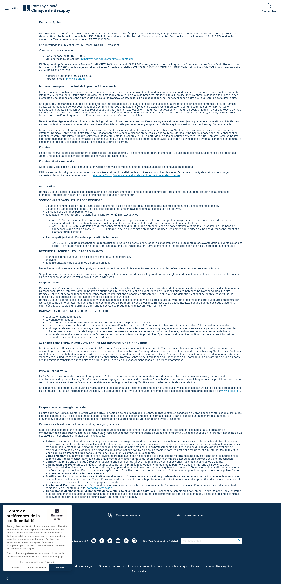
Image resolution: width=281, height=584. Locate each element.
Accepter (60, 567)
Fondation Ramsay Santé (218, 566)
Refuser (15, 567)
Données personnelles (141, 566)
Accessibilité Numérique (173, 566)
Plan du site (139, 571)
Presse (195, 566)
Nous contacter (194, 515)
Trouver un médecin (128, 515)
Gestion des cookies (111, 566)
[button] (7, 578)
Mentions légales (85, 566)
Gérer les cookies (37, 567)
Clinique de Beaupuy (50, 10)
